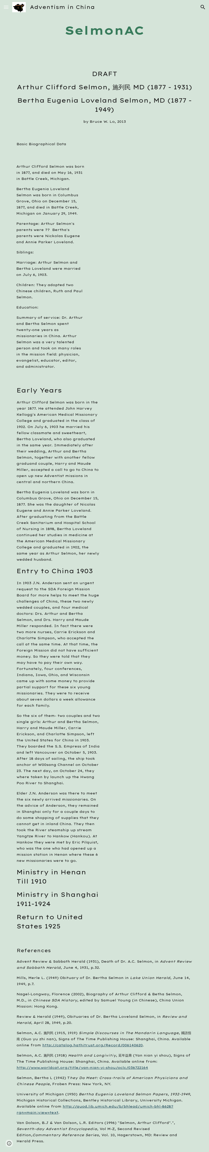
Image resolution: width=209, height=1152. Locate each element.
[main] (104, 30)
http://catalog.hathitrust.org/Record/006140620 (92, 1045)
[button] (6, 7)
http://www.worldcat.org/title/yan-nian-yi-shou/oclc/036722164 (82, 1067)
